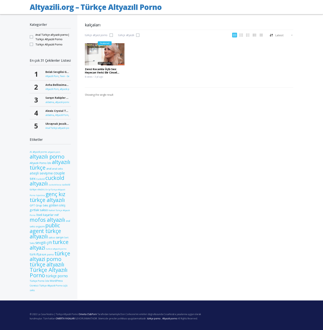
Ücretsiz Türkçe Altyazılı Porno (46, 285)
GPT (32, 205)
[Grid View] (234, 35)
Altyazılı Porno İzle (40, 163)
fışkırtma (40, 195)
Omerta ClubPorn (88, 314)
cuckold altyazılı (47, 180)
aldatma (49, 102)
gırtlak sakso (39, 210)
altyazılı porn (54, 152)
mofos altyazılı (47, 219)
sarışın (60, 237)
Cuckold (40, 178)
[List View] (254, 35)
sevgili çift (43, 242)
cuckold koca (55, 184)
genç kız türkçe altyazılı (47, 197)
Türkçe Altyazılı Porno (48, 44)
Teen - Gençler (67, 76)
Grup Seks (42, 205)
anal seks (57, 168)
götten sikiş (57, 205)
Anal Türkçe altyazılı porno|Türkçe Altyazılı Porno (52, 37)
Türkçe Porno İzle (39, 281)
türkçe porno (57, 275)
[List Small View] (261, 35)
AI (31, 152)
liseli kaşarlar (45, 215)
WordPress (56, 281)
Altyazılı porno (169, 318)
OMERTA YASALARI (65, 318)
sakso (52, 237)
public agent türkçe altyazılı (45, 231)
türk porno (48, 254)
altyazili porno (40, 151)
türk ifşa (35, 254)
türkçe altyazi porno (96, 35)
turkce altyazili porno (56, 249)
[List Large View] (247, 35)
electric (41, 189)
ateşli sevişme (41, 173)
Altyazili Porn (52, 76)
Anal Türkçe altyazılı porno (59, 128)
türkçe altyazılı (126, 35)
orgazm (40, 226)
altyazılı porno (67, 89)
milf (56, 215)
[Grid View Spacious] (241, 35)
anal (48, 168)
